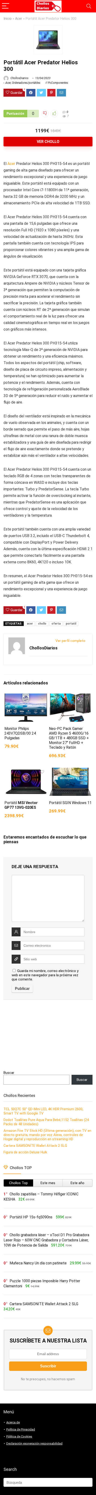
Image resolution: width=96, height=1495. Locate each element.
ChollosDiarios (19, 78)
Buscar (8, 1073)
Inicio (7, 19)
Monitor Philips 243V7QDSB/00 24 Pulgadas (20, 733)
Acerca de (13, 1422)
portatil (71, 623)
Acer (18, 19)
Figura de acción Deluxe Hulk (25, 1152)
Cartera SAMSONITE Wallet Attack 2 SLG (35, 1146)
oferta (56, 623)
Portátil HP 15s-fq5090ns (31, 1217)
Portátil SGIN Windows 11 (70, 803)
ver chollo (48, 141)
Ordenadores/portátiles (26, 82)
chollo (42, 623)
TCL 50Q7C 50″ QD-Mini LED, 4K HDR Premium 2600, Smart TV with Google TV (43, 1111)
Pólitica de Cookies (19, 1436)
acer (30, 623)
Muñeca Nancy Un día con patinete (38, 1263)
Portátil (21, 805)
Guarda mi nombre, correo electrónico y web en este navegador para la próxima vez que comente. (45, 975)
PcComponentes (58, 82)
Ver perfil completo (70, 641)
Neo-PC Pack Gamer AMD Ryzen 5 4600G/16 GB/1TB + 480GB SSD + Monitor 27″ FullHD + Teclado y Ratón (69, 738)
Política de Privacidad (20, 1429)
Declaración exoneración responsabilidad (34, 1443)
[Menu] (5, 6)
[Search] (88, 6)
